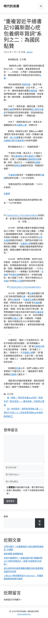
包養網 (11, 109)
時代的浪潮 (11, 6)
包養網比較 (9, 140)
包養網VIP (31, 156)
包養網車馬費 (33, 159)
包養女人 (16, 318)
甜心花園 (14, 137)
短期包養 (26, 84)
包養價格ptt (19, 156)
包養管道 (33, 90)
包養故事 (20, 140)
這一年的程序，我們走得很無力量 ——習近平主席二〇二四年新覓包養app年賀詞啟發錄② (23, 413)
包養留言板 (28, 299)
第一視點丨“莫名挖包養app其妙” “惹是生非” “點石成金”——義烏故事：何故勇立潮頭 (24, 401)
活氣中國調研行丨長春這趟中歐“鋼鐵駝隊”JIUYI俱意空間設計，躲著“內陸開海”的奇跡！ (23, 561)
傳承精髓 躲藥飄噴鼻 (13, 554)
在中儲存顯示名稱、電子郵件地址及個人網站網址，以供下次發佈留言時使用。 (25, 490)
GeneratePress (24, 614)
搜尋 (6, 516)
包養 (6, 281)
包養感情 (13, 175)
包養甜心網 (21, 125)
